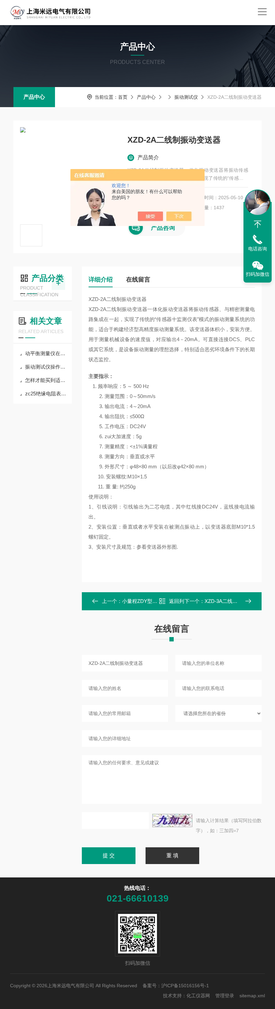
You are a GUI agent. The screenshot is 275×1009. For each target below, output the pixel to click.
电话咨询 (257, 248)
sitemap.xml (252, 995)
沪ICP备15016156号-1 (185, 985)
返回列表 (176, 603)
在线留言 (138, 279)
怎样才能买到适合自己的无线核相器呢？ (46, 380)
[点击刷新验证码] (172, 820)
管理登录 (224, 995)
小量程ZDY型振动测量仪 (149, 601)
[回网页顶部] (257, 224)
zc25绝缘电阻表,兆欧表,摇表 (46, 393)
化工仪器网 (198, 995)
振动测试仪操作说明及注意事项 (46, 367)
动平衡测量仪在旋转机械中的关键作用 (46, 353)
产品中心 (34, 97)
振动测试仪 (186, 97)
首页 (122, 97)
